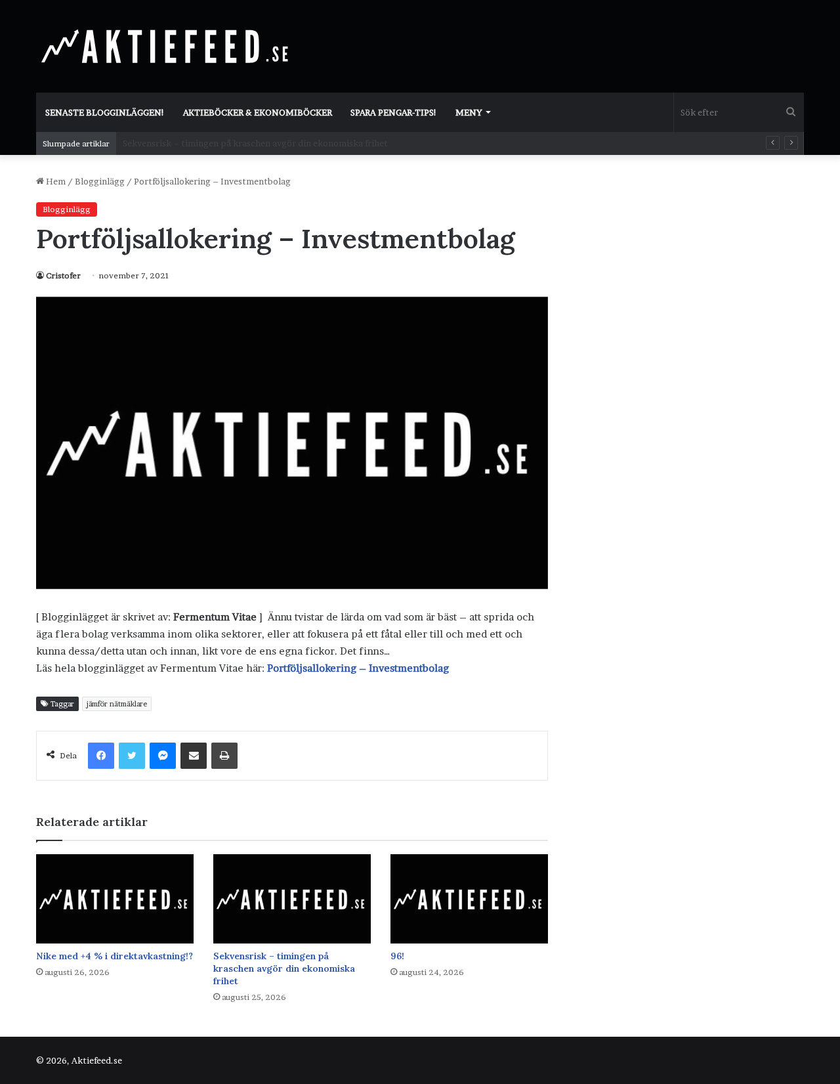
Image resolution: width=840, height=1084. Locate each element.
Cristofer (63, 275)
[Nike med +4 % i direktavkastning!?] (115, 898)
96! (129, 143)
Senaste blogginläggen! (105, 112)
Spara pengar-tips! (393, 112)
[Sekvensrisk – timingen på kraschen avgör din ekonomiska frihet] (292, 898)
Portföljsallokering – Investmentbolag (358, 668)
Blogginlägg (100, 181)
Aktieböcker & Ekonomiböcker (257, 112)
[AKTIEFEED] (167, 46)
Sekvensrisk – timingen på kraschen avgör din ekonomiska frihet (284, 968)
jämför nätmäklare (117, 703)
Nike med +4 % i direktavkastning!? (114, 956)
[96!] (469, 898)
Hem (55, 181)
